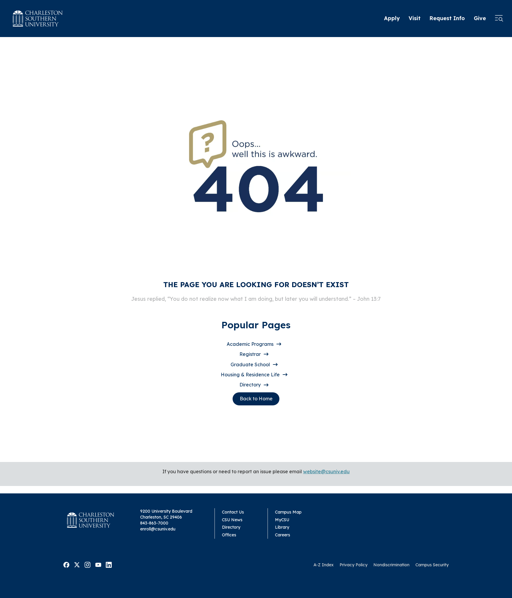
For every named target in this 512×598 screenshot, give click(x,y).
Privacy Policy (353, 564)
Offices (229, 535)
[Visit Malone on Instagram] (87, 564)
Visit (414, 18)
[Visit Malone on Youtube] (98, 564)
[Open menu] (499, 18)
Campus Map (288, 512)
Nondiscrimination (391, 564)
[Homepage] (38, 18)
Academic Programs (250, 344)
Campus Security (432, 564)
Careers (282, 535)
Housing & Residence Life (250, 374)
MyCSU (282, 519)
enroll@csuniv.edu (157, 529)
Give (480, 18)
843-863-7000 (154, 523)
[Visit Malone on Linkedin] (109, 564)
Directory (250, 384)
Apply (392, 18)
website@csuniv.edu (326, 471)
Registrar (250, 354)
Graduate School (250, 364)
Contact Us (233, 512)
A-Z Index (323, 564)
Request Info (447, 18)
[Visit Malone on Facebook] (66, 564)
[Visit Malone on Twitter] (77, 564)
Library (282, 527)
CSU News (232, 519)
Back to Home (256, 399)
